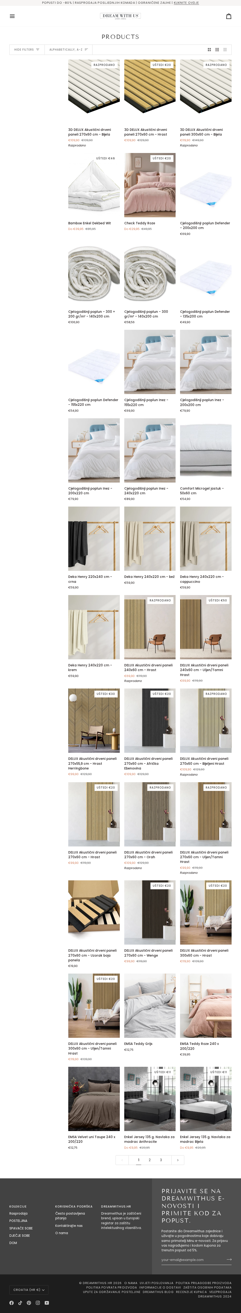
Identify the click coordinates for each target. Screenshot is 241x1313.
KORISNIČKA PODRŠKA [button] (74, 1206)
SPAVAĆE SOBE (21, 1228)
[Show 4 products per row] (226, 50)
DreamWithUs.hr (97, 1283)
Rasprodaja (18, 1213)
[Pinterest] (29, 1303)
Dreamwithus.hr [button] (116, 1206)
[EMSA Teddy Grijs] (150, 1006)
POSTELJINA (18, 1221)
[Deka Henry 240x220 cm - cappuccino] (206, 539)
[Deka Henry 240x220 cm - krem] (94, 627)
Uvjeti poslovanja (156, 1283)
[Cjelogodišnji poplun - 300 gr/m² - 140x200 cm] (150, 273)
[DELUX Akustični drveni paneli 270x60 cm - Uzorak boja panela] (94, 912)
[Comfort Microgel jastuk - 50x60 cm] (206, 450)
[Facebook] (11, 1303)
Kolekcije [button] (18, 1206)
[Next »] (178, 1160)
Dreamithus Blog (158, 1292)
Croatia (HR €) (26, 1290)
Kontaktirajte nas (69, 1226)
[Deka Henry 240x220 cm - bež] (150, 539)
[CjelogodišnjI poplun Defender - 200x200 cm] (206, 185)
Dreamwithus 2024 (215, 1296)
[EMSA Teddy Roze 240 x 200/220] (206, 1006)
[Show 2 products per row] (209, 50)
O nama (61, 1233)
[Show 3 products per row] (217, 50)
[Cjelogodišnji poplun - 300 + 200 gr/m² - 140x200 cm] (94, 273)
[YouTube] (47, 1303)
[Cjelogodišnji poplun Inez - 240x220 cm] (150, 450)
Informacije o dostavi (160, 1287)
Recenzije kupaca (191, 1292)
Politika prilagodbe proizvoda (204, 1283)
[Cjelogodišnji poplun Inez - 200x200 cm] (206, 362)
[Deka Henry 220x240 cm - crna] (94, 539)
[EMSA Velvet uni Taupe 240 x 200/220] (94, 1099)
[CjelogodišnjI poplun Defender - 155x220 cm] (94, 362)
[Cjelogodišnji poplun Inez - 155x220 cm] (150, 362)
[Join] (228, 1259)
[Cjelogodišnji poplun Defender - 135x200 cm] (206, 273)
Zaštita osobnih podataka (207, 1287)
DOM (13, 1243)
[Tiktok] (20, 1303)
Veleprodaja (220, 1292)
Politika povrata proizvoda (111, 1287)
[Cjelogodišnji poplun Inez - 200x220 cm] (94, 450)
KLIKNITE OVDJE (186, 3)
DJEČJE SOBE (19, 1235)
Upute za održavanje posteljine (112, 1292)
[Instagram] (38, 1303)
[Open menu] (16, 16)
